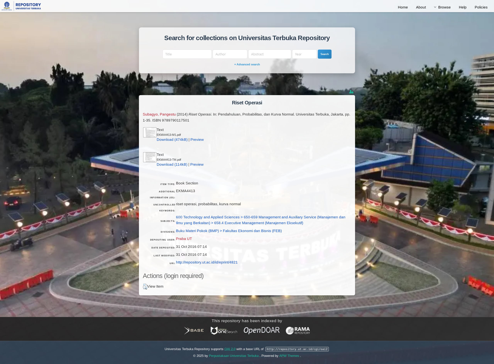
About (421, 7)
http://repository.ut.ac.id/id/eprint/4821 (207, 262)
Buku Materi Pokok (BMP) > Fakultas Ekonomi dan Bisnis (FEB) (229, 231)
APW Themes (289, 356)
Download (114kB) (172, 164)
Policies (481, 7)
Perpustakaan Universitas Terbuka (234, 356)
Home (403, 7)
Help (463, 7)
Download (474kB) (172, 140)
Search (325, 54)
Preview (197, 140)
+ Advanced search (247, 64)
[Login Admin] (351, 92)
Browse (444, 7)
